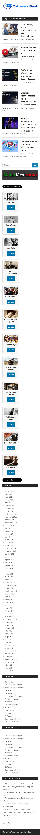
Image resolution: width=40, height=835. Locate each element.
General (16, 133)
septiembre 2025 (11, 523)
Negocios (8, 702)
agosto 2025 (9, 525)
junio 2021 (8, 668)
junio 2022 (9, 634)
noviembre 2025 (11, 517)
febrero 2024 (9, 577)
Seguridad (8, 713)
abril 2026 (8, 503)
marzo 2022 (9, 642)
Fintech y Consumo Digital (14, 688)
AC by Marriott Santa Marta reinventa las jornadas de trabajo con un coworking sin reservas (18, 787)
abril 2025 (8, 537)
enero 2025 (9, 545)
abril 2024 (8, 571)
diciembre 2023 (10, 582)
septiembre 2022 (11, 625)
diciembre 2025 (10, 514)
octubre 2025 (10, 520)
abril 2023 (8, 605)
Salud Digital (9, 710)
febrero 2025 (9, 543)
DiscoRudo (20, 39)
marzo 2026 (9, 505)
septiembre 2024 (11, 557)
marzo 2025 (9, 540)
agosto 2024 (9, 560)
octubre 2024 (10, 554)
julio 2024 (8, 562)
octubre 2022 (10, 622)
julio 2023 (8, 597)
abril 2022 (8, 639)
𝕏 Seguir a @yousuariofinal (12, 186)
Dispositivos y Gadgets (13, 685)
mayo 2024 (9, 568)
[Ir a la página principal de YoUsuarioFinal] (20, 4)
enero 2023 (9, 614)
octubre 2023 (10, 588)
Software (31, 39)
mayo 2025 (9, 534)
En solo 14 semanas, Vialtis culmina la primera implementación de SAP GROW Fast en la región (19, 812)
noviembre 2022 (11, 619)
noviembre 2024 (11, 551)
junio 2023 (9, 599)
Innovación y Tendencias (14, 696)
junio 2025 (9, 531)
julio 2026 (8, 494)
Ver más (11, 208)
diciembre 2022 (10, 617)
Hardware (17, 62)
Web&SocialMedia (12, 722)
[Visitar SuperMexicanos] (20, 175)
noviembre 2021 (11, 654)
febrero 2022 (9, 645)
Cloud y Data (9, 682)
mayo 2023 (9, 602)
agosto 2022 (9, 628)
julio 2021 (8, 665)
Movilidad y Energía (12, 699)
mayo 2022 (9, 637)
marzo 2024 (9, 574)
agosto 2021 (9, 662)
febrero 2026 (9, 508)
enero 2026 (9, 511)
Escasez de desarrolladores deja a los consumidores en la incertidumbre (28, 99)
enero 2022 (9, 648)
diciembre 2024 (10, 548)
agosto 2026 (9, 491)
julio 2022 (8, 631)
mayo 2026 (9, 500)
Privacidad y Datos (11, 705)
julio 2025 (8, 528)
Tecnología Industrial (12, 719)
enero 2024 (9, 580)
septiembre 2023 (11, 591)
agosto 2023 (9, 594)
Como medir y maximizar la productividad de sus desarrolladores (28, 30)
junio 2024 (9, 565)
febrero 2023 (9, 611)
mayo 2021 (9, 671)
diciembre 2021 (10, 651)
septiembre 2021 (11, 659)
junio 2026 (9, 497)
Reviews (8, 707)
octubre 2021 (9, 656)
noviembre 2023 (11, 585)
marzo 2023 (9, 608)
